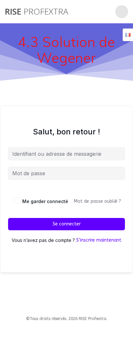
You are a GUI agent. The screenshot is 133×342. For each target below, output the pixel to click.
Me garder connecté (45, 201)
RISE (36, 11)
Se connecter (67, 224)
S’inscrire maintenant (98, 240)
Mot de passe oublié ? (97, 201)
